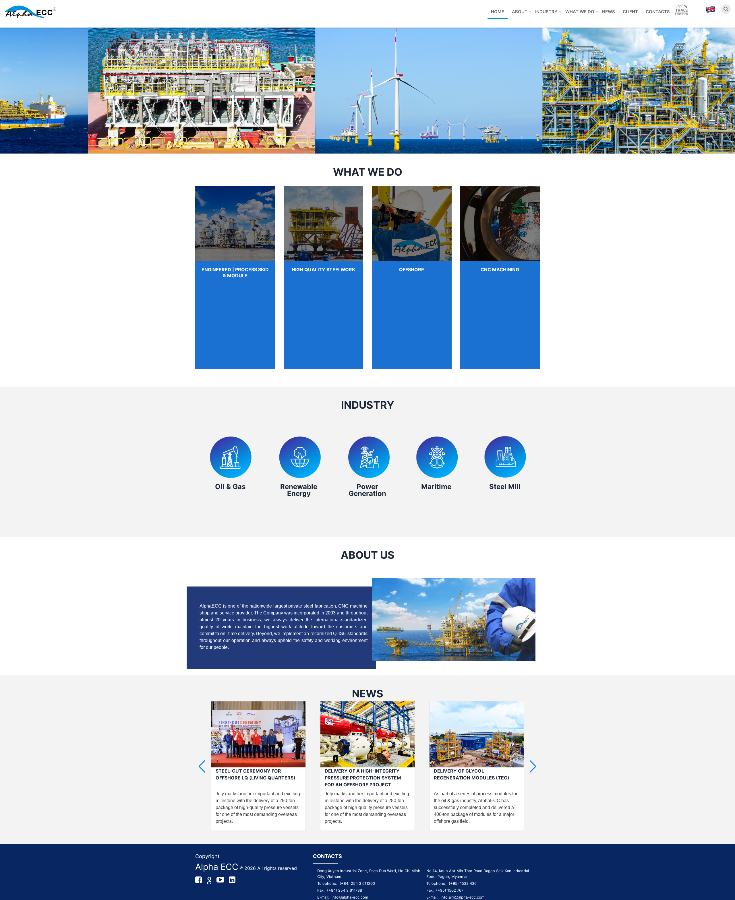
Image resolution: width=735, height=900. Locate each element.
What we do (579, 11)
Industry (546, 11)
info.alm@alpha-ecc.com (462, 897)
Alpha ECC (216, 867)
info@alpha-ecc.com (350, 897)
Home (497, 11)
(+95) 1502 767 (449, 890)
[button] (533, 767)
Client (630, 11)
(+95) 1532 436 (463, 883)
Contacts (658, 11)
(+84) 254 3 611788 (344, 890)
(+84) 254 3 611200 (357, 883)
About (519, 11)
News (608, 11)
